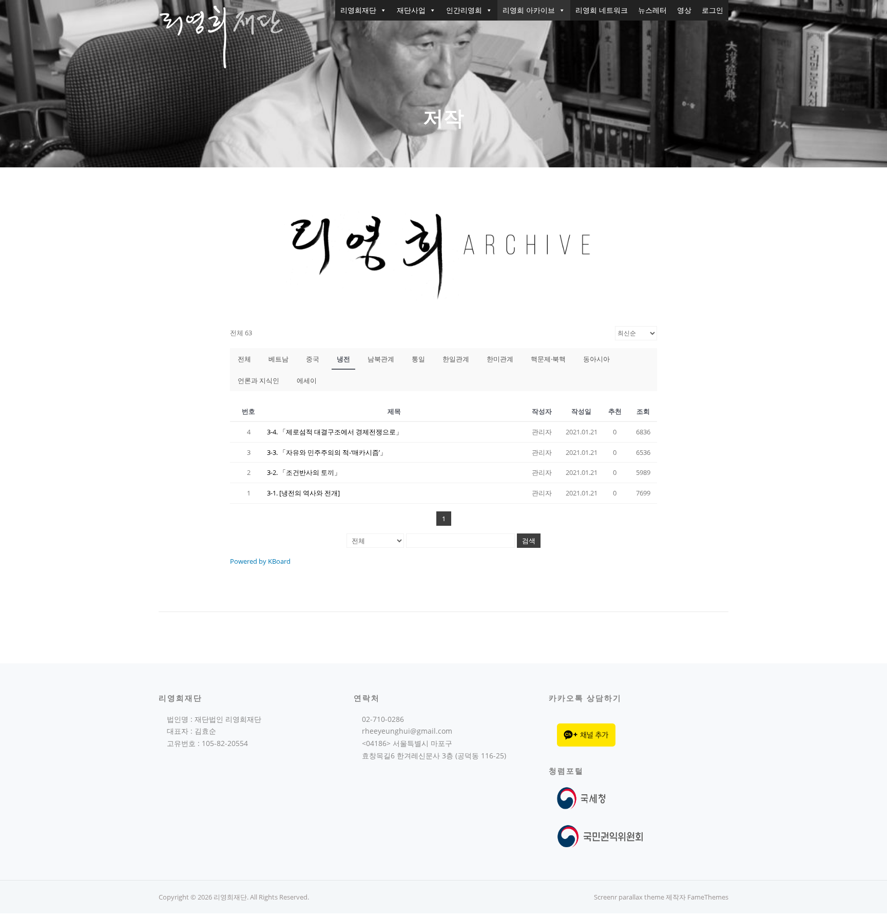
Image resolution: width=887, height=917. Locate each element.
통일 (418, 359)
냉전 (343, 359)
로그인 (712, 10)
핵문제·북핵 (548, 359)
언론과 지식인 (258, 380)
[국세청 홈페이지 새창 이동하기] (583, 798)
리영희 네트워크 (601, 10)
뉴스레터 (652, 10)
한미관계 (500, 359)
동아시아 (596, 359)
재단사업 (411, 10)
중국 (312, 359)
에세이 (307, 380)
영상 (684, 10)
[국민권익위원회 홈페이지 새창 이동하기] (600, 835)
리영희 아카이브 (529, 10)
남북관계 (381, 359)
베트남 (278, 359)
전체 (244, 359)
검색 (528, 540)
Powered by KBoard (260, 561)
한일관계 (455, 359)
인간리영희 (464, 10)
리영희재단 (358, 10)
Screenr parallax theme (629, 897)
